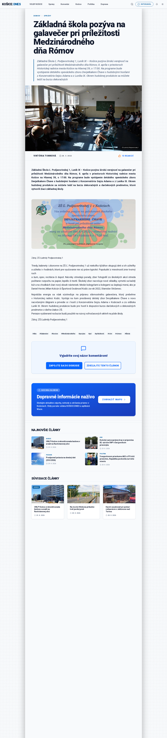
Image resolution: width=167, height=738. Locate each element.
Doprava (104, 4)
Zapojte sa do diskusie (64, 365)
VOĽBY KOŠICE (36, 4)
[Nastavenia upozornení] (156, 4)
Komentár (65, 4)
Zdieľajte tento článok (103, 365)
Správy (51, 4)
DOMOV (37, 16)
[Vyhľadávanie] (132, 4)
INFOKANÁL (146, 4)
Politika (91, 4)
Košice (78, 4)
